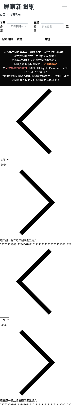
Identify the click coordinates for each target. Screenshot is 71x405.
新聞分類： (2, 26)
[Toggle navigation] (64, 6)
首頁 (2, 14)
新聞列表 (15, 14)
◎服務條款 (50, 64)
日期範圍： (36, 26)
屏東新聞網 (19, 6)
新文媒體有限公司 (16, 68)
